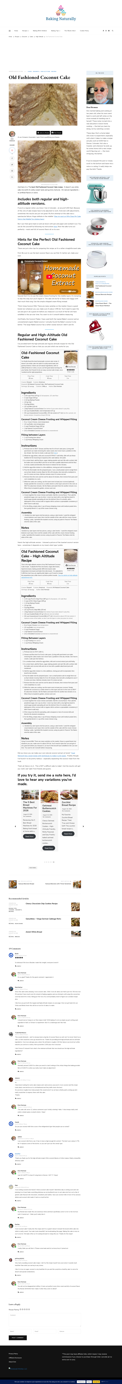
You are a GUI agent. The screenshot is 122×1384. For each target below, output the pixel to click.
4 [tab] (50, 862)
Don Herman (12, 140)
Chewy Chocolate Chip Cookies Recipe (42, 903)
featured (33, 867)
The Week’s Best (70, 31)
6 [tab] (54, 862)
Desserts (36, 71)
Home (16, 31)
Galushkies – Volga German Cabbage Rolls (43, 919)
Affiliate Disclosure (15, 1358)
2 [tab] (47, 862)
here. (55, 226)
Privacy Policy (13, 1354)
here (55, 453)
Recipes (25, 31)
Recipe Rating (14, 1310)
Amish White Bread (34, 932)
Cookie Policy (84, 31)
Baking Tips (55, 31)
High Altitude (45, 71)
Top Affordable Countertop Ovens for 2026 (68, 808)
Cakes (30, 71)
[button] (15, 826)
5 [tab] (52, 862)
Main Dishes (19, 923)
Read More (29, 834)
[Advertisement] (61, 52)
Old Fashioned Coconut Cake (103, 287)
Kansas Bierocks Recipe (103, 294)
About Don (12, 1362)
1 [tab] (45, 862)
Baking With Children (40, 31)
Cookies (11, 910)
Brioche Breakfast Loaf (47, 805)
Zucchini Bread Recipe (30, 804)
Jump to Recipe (44, 133)
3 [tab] (48, 862)
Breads (17, 936)
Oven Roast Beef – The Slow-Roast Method (103, 304)
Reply (19, 966)
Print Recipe (57, 133)
